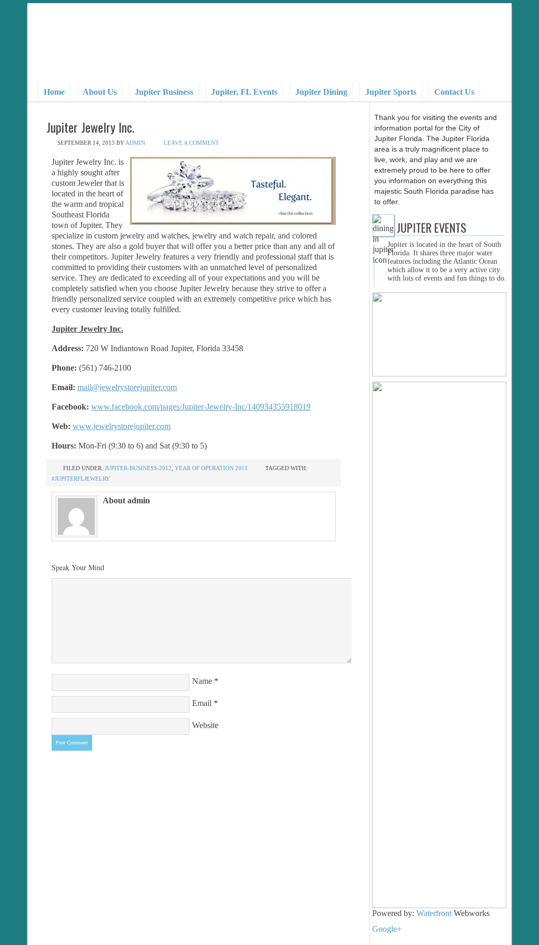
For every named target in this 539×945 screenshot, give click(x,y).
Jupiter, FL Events (244, 91)
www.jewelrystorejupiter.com (122, 426)
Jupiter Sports (390, 91)
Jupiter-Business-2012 (138, 468)
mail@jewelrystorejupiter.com (127, 387)
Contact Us (454, 91)
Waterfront (435, 913)
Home (54, 91)
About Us (100, 91)
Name (202, 681)
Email (202, 703)
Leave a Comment (191, 143)
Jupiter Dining (321, 91)
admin (135, 143)
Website (205, 725)
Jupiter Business (164, 91)
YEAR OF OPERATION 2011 (211, 468)
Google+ (387, 928)
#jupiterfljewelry (81, 478)
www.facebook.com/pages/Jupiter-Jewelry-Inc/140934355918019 (201, 406)
